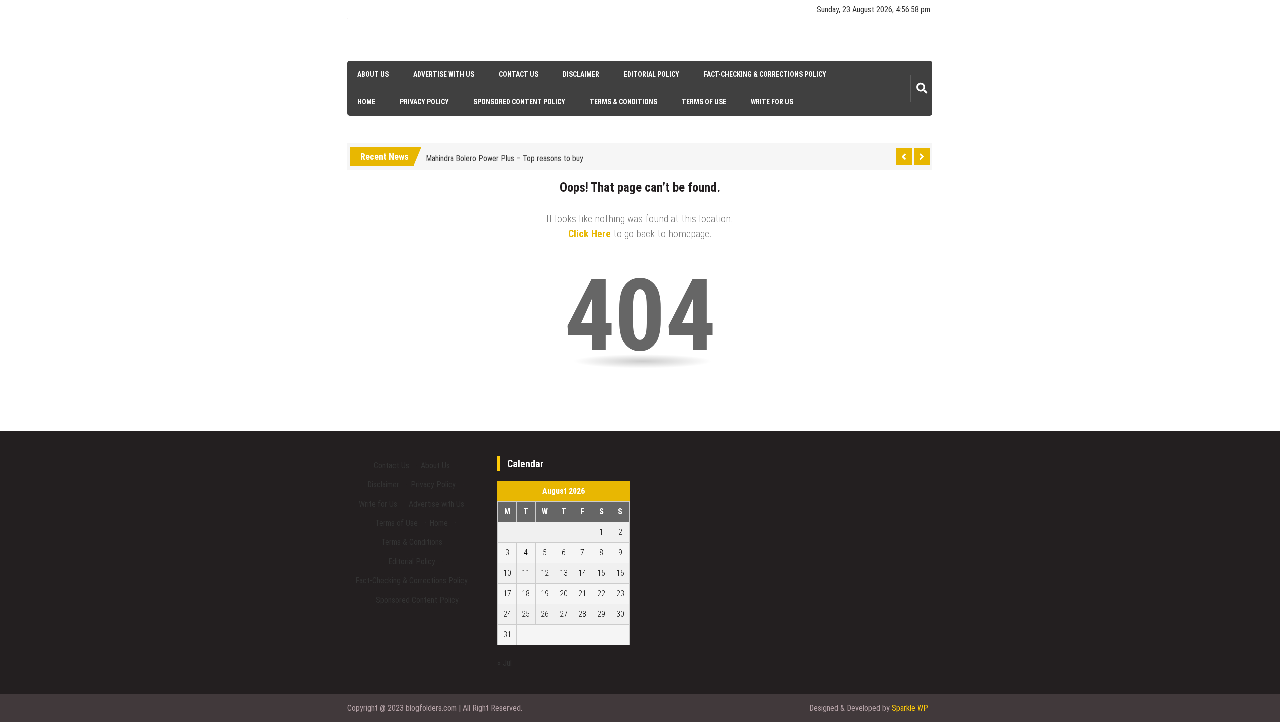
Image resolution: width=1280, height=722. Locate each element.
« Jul (505, 663)
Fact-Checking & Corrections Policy (765, 74)
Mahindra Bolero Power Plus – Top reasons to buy (505, 155)
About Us (373, 74)
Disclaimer (581, 74)
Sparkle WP (910, 708)
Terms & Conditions (624, 102)
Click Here (589, 234)
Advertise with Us (444, 74)
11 (526, 573)
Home (367, 102)
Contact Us (518, 74)
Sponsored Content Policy (520, 102)
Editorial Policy (652, 74)
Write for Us (772, 102)
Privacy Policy (424, 102)
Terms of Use (704, 102)
